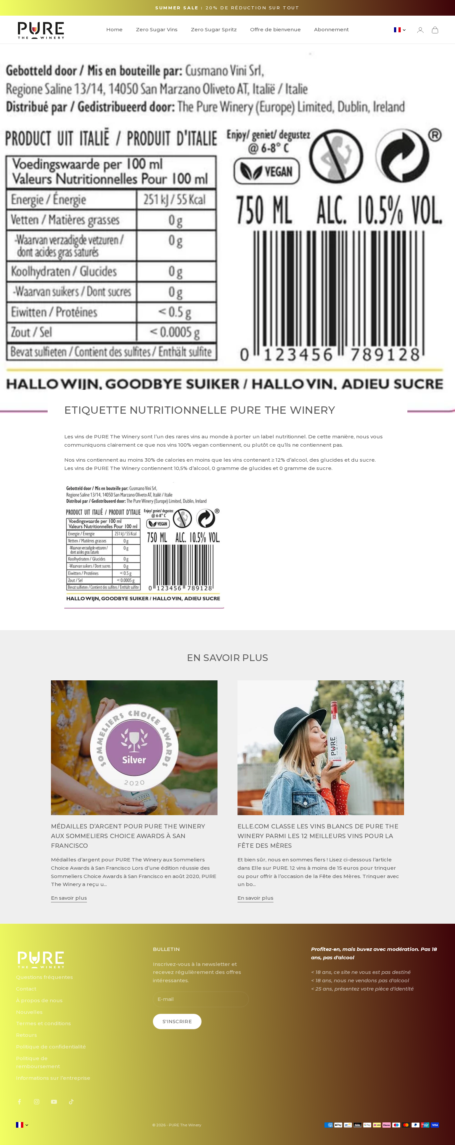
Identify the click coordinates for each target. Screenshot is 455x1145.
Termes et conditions (43, 1023)
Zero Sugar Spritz (214, 29)
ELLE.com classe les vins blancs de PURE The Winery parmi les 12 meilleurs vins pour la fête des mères (317, 836)
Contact (26, 989)
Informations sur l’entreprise (53, 1078)
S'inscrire (177, 1022)
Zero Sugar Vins (157, 29)
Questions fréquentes (44, 977)
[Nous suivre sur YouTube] (54, 1101)
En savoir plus (69, 898)
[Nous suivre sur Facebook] (19, 1101)
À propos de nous (39, 1000)
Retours (26, 1035)
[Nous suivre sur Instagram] (36, 1101)
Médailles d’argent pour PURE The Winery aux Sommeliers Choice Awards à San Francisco (128, 836)
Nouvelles (29, 1012)
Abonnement (331, 29)
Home (114, 29)
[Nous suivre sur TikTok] (71, 1101)
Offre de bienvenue (275, 29)
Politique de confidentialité (51, 1046)
